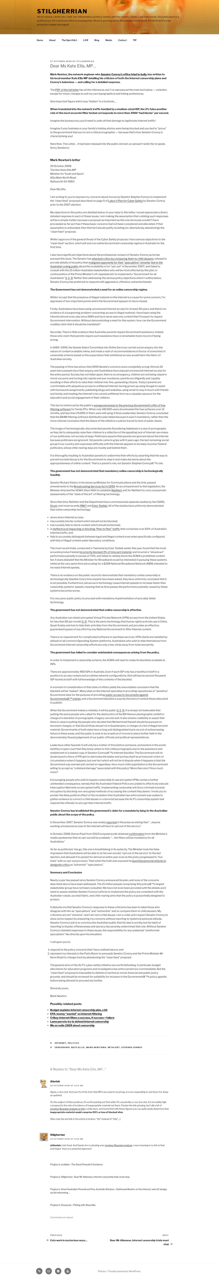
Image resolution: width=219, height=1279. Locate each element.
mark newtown (96, 1047)
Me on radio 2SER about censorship (72, 1025)
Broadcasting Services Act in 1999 (94, 486)
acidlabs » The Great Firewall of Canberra (82, 1164)
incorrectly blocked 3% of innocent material (105, 552)
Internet (60, 1043)
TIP (135, 40)
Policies (102, 1271)
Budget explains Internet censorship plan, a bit (78, 1010)
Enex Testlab (99, 505)
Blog (96, 40)
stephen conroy (132, 1047)
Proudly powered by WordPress (124, 1271)
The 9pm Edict (69, 40)
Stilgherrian (62, 11)
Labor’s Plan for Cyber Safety (125, 200)
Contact (122, 40)
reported (111, 822)
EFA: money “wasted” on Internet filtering (76, 1013)
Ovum (53, 505)
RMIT (83, 505)
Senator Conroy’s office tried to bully (123, 74)
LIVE (85, 40)
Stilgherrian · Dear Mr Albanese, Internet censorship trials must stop (95, 1176)
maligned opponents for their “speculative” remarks (119, 262)
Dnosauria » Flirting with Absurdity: (78, 1205)
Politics (73, 1043)
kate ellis (78, 1047)
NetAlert (116, 490)
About (52, 40)
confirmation (136, 833)
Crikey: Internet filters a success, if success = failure (82, 1017)
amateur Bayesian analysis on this (67, 1108)
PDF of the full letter (67, 89)
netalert (114, 1047)
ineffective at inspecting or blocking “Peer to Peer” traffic (86, 528)
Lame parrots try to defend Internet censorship (79, 1021)
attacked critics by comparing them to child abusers (122, 258)
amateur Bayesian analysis (118, 1145)
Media (108, 40)
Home (40, 40)
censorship (62, 1047)
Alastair (55, 1081)
